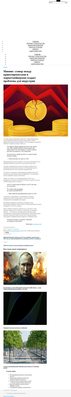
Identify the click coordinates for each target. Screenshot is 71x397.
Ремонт (36, 49)
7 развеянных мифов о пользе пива (20, 387)
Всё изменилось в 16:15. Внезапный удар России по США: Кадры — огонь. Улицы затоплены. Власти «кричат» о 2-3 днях (22, 288)
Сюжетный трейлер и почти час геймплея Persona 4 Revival (19, 378)
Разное (5, 67)
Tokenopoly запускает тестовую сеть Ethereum (15, 327)
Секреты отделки (35, 47)
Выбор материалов (35, 45)
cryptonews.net (37, 224)
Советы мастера (35, 51)
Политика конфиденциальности (16, 393)
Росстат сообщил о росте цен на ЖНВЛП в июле (19, 384)
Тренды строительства (35, 43)
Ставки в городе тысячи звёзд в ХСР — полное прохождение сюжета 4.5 (20, 381)
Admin (7, 232)
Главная (35, 41)
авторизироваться (15, 230)
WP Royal (14, 390)
